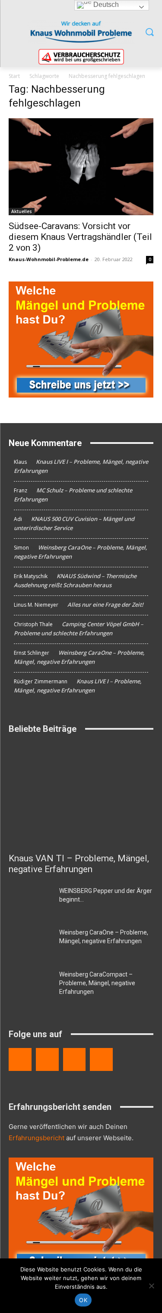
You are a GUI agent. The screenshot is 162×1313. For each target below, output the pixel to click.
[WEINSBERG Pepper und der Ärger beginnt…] (30, 901)
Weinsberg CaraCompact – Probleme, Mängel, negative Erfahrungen (97, 983)
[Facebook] (20, 1059)
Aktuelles (21, 211)
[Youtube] (74, 1059)
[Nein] (151, 1285)
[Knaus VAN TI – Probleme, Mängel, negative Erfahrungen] (81, 795)
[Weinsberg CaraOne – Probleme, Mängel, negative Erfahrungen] (30, 943)
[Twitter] (47, 1059)
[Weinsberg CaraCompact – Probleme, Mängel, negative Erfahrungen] (30, 985)
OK (83, 1300)
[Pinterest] (101, 1059)
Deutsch (105, 4)
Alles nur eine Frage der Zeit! (105, 604)
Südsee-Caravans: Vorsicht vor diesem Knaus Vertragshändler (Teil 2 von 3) (80, 237)
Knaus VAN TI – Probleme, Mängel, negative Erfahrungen (79, 863)
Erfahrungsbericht (36, 1138)
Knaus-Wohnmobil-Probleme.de (49, 259)
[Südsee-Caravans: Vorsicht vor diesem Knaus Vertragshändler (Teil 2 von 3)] (81, 166)
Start (14, 76)
